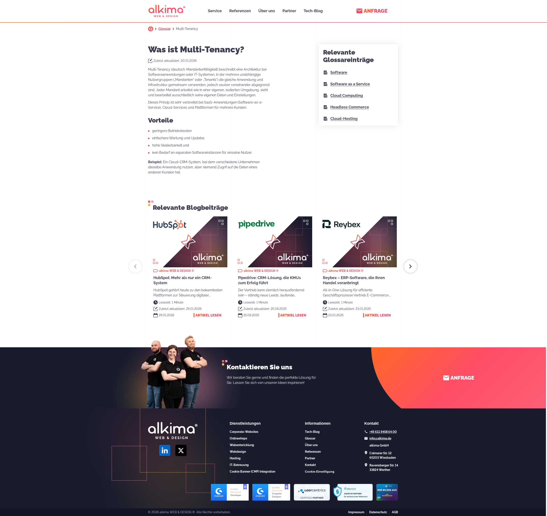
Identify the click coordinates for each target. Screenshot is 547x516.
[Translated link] (150, 28)
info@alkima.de (380, 438)
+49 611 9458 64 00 (383, 431)
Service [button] (215, 11)
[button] (135, 266)
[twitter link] (181, 450)
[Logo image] (167, 11)
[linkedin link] (164, 450)
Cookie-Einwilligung (319, 471)
